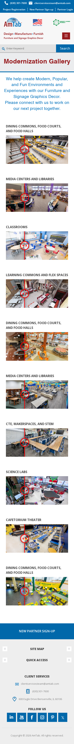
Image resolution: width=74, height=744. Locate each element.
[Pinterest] (52, 717)
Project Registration (14, 9)
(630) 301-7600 (18, 3)
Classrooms (16, 227)
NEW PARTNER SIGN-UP (37, 631)
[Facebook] (32, 717)
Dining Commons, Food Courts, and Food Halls (33, 128)
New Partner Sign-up (41, 9)
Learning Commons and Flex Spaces (37, 275)
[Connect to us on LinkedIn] (11, 717)
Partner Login (65, 9)
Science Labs (16, 472)
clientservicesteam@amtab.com (52, 3)
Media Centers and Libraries (30, 179)
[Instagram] (42, 717)
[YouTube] (21, 717)
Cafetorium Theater (23, 520)
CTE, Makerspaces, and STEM (30, 424)
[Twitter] (62, 717)
